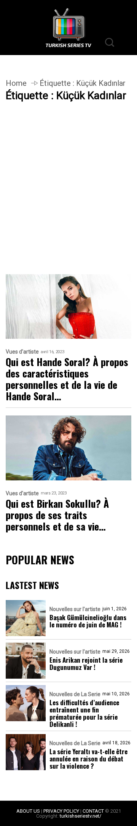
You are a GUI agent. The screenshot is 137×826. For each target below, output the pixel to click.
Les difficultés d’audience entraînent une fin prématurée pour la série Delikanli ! (84, 713)
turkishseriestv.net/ (80, 815)
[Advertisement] (68, 202)
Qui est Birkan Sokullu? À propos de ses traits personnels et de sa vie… (57, 515)
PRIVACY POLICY (61, 811)
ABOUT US (28, 811)
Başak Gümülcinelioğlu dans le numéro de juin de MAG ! (87, 621)
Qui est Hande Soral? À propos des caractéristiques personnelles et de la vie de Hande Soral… (67, 379)
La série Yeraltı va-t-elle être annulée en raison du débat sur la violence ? (88, 758)
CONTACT (93, 811)
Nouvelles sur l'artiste (74, 609)
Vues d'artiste (22, 352)
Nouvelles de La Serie (74, 694)
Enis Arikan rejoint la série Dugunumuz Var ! (86, 663)
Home (16, 83)
